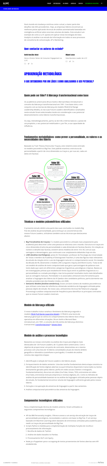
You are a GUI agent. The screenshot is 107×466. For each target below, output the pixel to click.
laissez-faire (57, 324)
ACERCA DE (73, 3)
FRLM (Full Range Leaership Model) (45, 314)
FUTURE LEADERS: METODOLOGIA (11, 9)
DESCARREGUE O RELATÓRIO (92, 3)
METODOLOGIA (57, 3)
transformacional (42, 324)
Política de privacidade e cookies (66, 463)
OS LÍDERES (65, 3)
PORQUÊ (49, 3)
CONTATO (80, 3)
